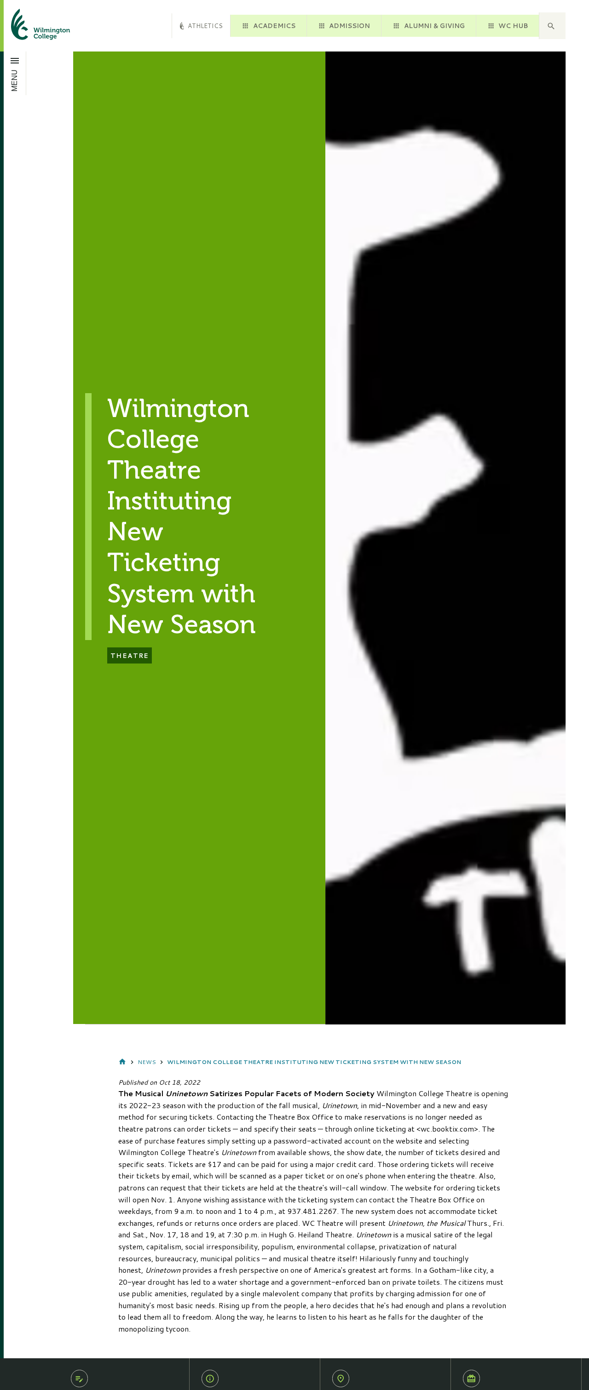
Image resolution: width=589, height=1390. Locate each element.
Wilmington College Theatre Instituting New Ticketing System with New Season (314, 1062)
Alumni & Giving (434, 25)
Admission (349, 25)
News (147, 1062)
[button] (552, 25)
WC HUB (513, 25)
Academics (274, 25)
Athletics (205, 25)
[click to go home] (29, 25)
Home (122, 1061)
